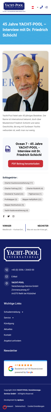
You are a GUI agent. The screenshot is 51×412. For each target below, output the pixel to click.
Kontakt (7, 335)
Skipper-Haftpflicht (31, 199)
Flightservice (35, 194)
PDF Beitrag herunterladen (25, 163)
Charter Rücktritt (35, 188)
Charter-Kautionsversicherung (19, 183)
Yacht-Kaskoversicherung (16, 210)
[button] (46, 7)
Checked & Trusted (14, 194)
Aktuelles (8, 329)
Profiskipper (11, 199)
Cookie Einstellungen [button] (36, 406)
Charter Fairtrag (13, 188)
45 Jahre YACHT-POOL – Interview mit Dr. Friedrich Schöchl (25, 29)
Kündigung (9, 323)
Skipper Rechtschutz (14, 205)
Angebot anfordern (12, 340)
